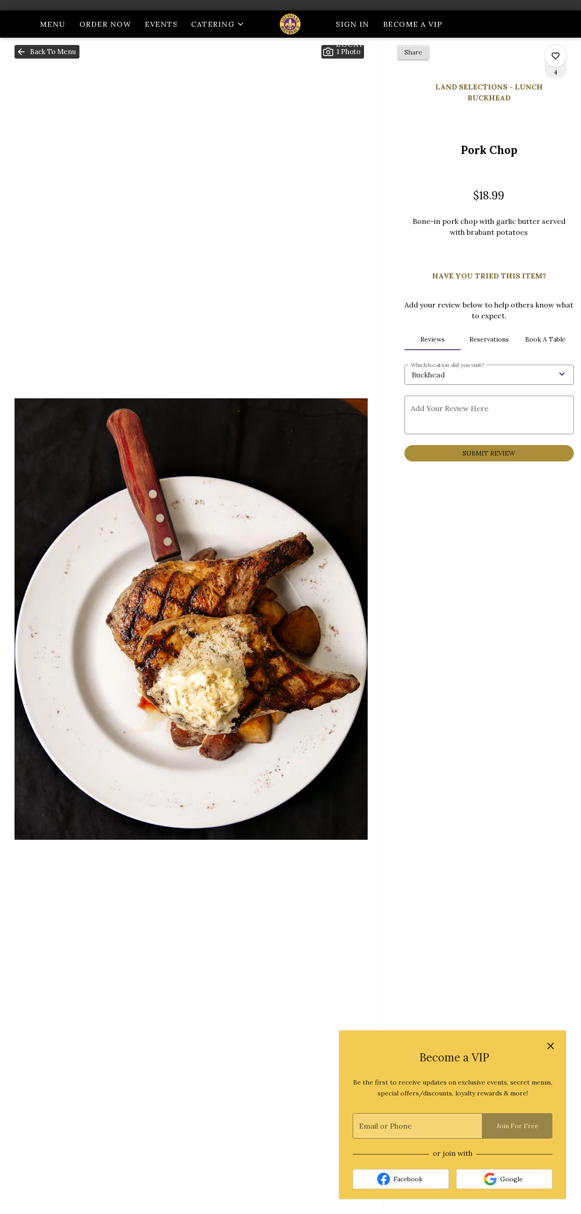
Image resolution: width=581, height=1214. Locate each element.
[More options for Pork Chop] (555, 56)
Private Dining (479, 44)
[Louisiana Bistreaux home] (290, 24)
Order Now (105, 24)
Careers (413, 44)
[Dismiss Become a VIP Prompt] (550, 1046)
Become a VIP (413, 24)
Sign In (352, 24)
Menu (53, 24)
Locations (361, 44)
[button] (218, 24)
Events (161, 24)
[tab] (432, 339)
